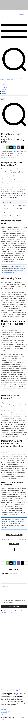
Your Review (5, 573)
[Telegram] (14, 147)
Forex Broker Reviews (10, 130)
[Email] (11, 147)
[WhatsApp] (7, 147)
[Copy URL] (22, 147)
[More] (26, 147)
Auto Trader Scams (6, 711)
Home (2, 130)
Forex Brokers (4, 709)
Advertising (4, 712)
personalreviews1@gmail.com (14, 690)
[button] (14, 127)
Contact (3, 714)
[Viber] (18, 147)
